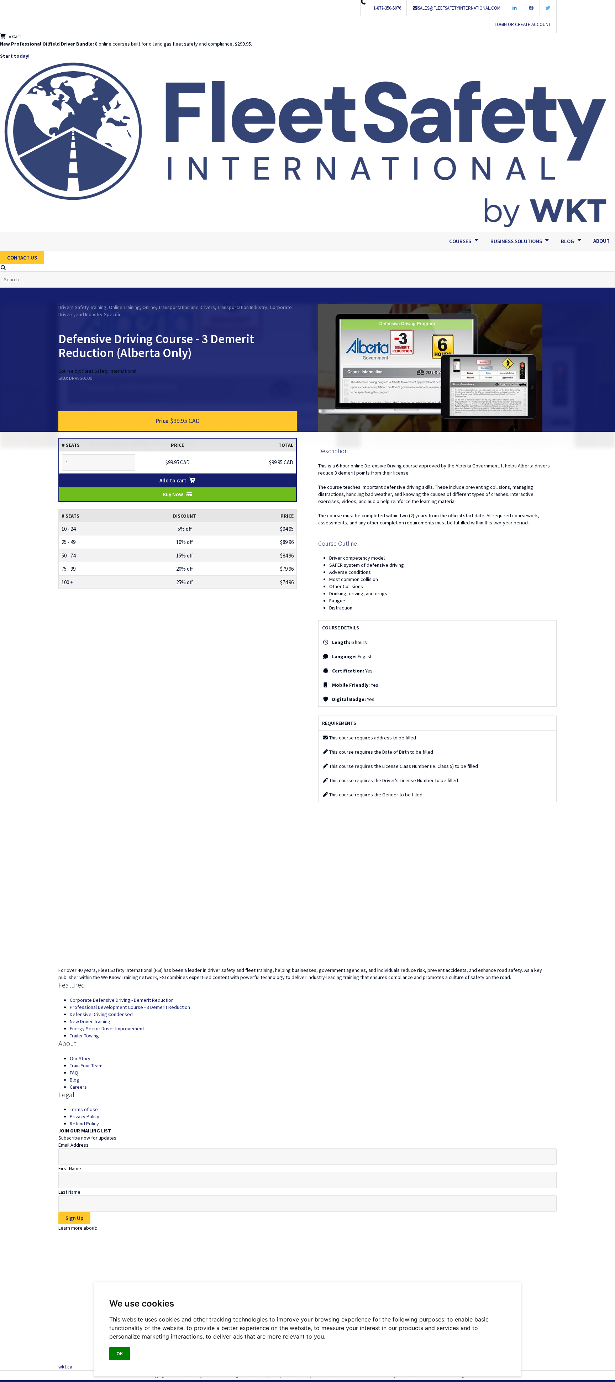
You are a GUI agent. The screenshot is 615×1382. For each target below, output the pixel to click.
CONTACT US (22, 257)
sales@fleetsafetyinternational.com (459, 8)
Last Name (69, 1192)
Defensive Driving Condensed (101, 1014)
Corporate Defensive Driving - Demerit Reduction (122, 1000)
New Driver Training (90, 1021)
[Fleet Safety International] (307, 897)
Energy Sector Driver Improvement (107, 1028)
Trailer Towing (84, 1035)
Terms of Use (84, 1109)
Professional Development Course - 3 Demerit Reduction (130, 1007)
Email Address (73, 1145)
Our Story (80, 1058)
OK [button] (119, 1353)
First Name (69, 1168)
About (601, 240)
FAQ (74, 1072)
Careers (78, 1087)
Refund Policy (84, 1123)
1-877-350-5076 (387, 8)
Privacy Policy (84, 1116)
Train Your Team (86, 1065)
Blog (74, 1080)
